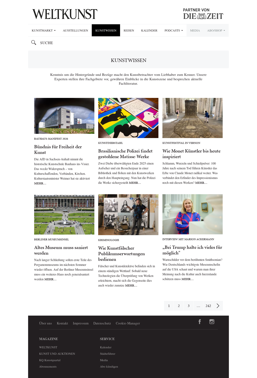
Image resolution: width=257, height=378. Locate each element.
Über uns (45, 323)
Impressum (81, 323)
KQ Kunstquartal (49, 360)
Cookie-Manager (128, 323)
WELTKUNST (48, 347)
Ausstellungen (75, 30)
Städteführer (107, 354)
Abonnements (48, 366)
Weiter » (218, 306)
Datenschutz (102, 323)
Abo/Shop (215, 30)
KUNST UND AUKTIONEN (57, 354)
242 (208, 305)
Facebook (200, 322)
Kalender (149, 30)
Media (195, 30)
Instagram (212, 322)
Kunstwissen (105, 30)
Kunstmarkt (43, 30)
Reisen (129, 30)
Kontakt (62, 323)
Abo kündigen (109, 366)
